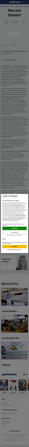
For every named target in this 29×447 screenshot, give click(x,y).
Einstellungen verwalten (14, 232)
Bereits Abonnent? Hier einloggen (14, 249)
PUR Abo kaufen (14, 246)
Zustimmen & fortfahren (14, 228)
